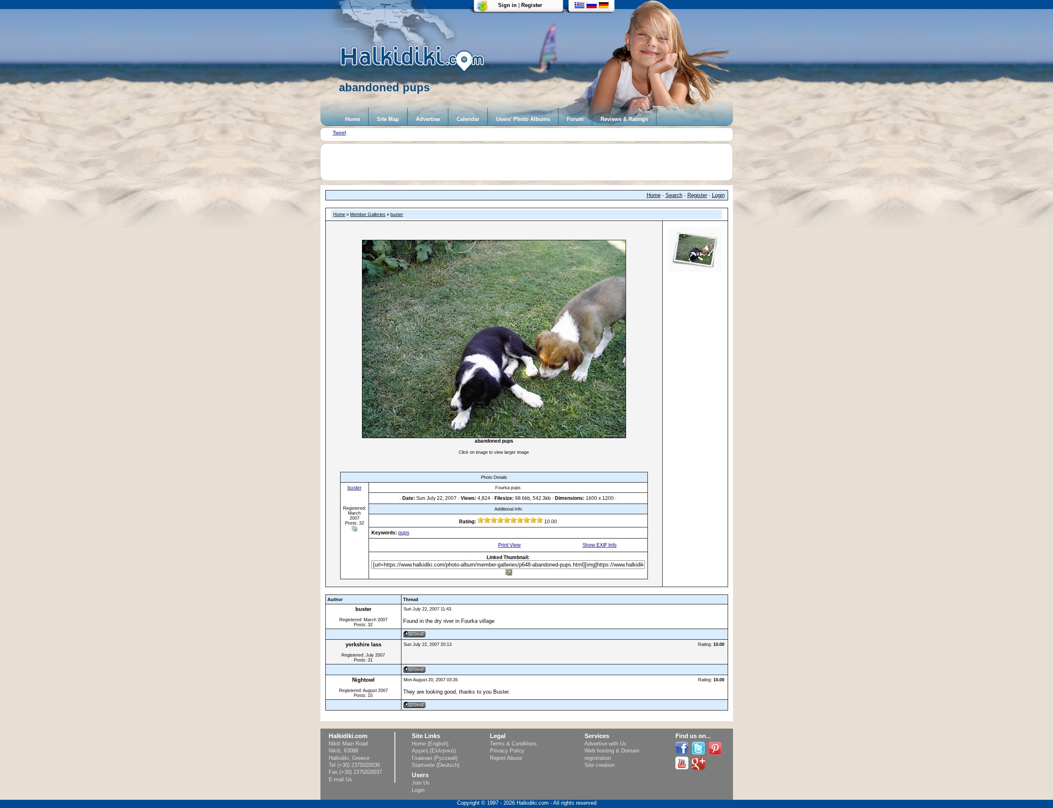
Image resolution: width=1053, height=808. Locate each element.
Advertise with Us (605, 744)
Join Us (421, 783)
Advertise (428, 119)
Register (531, 5)
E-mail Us (340, 779)
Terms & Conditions (513, 744)
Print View (509, 545)
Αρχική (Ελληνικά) (434, 751)
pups (403, 533)
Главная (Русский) (434, 758)
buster (396, 214)
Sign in (507, 5)
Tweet (339, 133)
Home (352, 119)
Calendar (468, 119)
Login (718, 195)
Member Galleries (367, 214)
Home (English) (430, 744)
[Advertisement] (530, 162)
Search (674, 195)
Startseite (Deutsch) (435, 765)
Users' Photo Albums (523, 119)
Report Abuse (506, 758)
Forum (575, 119)
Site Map (388, 119)
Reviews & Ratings (624, 119)
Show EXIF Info (599, 545)
